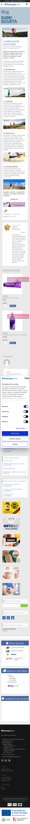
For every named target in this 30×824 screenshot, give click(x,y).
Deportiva (5, 631)
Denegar (15, 444)
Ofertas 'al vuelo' (5, 780)
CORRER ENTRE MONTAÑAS (11, 43)
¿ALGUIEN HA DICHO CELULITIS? (12, 484)
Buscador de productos (18, 1)
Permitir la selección (15, 439)
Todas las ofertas (5, 777)
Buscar (25, 605)
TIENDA (3, 767)
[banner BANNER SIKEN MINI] (11, 540)
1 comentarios (7, 214)
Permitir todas (15, 433)
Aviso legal (5, 799)
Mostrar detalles (20, 428)
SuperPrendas (7, 451)
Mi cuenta (7, 1)
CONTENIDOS (5, 785)
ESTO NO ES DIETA (8, 494)
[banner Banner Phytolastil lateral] (11, 572)
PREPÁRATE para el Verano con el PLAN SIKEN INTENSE (13, 464)
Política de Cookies (20, 801)
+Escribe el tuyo (16, 214)
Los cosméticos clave (9, 449)
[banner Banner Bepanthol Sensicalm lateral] (11, 589)
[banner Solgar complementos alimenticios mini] (11, 507)
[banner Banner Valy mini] (11, 556)
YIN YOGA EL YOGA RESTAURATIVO (12, 489)
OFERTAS (4, 775)
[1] (4, 212)
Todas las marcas (5, 769)
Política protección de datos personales (17, 799)
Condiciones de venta (10, 801)
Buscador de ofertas (6, 779)
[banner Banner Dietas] (14, 204)
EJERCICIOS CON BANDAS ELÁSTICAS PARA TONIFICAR (14, 472)
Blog (2, 787)
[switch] (26, 411)
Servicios (3, 789)
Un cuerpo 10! (12, 216)
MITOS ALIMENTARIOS (9, 468)
